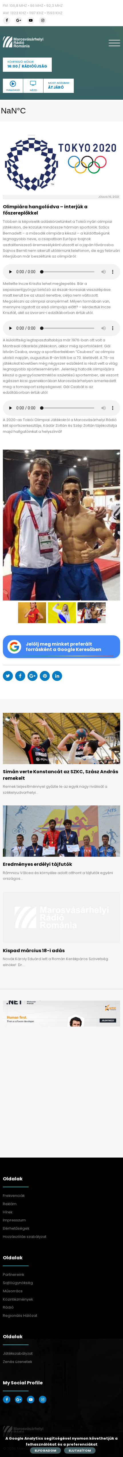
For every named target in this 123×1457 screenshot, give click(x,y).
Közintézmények (18, 1299)
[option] (61, 525)
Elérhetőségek (16, 1228)
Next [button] (113, 525)
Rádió (8, 1307)
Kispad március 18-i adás (34, 950)
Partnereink (13, 1274)
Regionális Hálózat (20, 1315)
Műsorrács (13, 1291)
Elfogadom (45, 1450)
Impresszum (14, 1220)
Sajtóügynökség (18, 1282)
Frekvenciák (14, 1195)
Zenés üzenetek (17, 1361)
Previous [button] (10, 525)
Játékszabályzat (18, 1353)
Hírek (7, 1212)
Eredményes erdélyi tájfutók (37, 864)
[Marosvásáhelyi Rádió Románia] (23, 42)
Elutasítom (80, 1450)
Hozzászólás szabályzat (24, 1236)
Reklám (10, 1203)
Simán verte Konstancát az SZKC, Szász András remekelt (60, 774)
